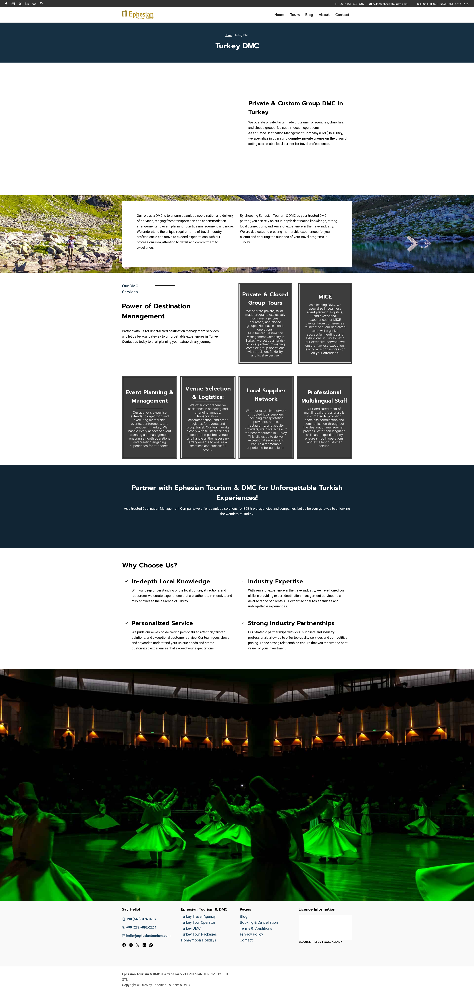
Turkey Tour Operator (198, 922)
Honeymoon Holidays (198, 940)
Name (191, 775)
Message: (194, 837)
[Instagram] (13, 3)
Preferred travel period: (204, 756)
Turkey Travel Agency (198, 916)
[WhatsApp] (41, 3)
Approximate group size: (205, 739)
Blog (309, 14)
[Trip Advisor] (34, 3)
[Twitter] (20, 3)
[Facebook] (6, 3)
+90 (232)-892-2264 (141, 927)
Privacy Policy (251, 934)
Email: (191, 793)
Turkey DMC (191, 928)
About (324, 14)
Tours (295, 14)
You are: (193, 721)
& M (149, 396)
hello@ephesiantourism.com (148, 936)
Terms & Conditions (256, 928)
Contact (342, 14)
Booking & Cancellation (259, 922)
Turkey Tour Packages (199, 934)
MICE (325, 296)
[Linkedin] (27, 3)
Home (279, 14)
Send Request (237, 866)
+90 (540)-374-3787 (141, 919)
